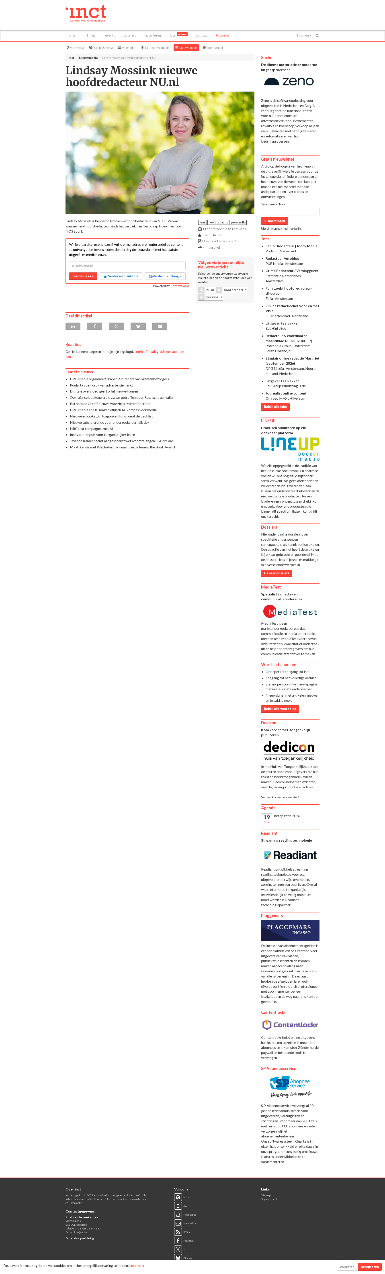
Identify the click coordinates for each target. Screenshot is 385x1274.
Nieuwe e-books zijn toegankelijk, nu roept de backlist (111, 416)
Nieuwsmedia (188, 47)
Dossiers (130, 35)
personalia (238, 222)
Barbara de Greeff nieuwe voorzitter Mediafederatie (110, 403)
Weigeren (347, 1267)
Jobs (178, 35)
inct (71, 57)
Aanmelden (276, 221)
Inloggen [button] (303, 35)
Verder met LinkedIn (122, 276)
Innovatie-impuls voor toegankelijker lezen (102, 434)
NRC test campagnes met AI (91, 428)
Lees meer (137, 1265)
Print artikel (211, 247)
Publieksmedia (102, 47)
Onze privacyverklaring (80, 1238)
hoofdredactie (218, 222)
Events (110, 35)
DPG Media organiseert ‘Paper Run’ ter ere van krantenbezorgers (119, 379)
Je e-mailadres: (273, 204)
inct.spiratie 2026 (286, 816)
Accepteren (370, 1267)
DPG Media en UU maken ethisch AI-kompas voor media (113, 410)
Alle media (76, 47)
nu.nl (202, 222)
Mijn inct (91, 35)
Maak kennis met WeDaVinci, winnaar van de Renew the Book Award (122, 447)
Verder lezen (83, 276)
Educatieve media (157, 47)
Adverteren (153, 35)
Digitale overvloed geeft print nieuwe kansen (104, 391)
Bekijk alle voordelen (280, 709)
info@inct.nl (81, 1232)
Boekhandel (214, 47)
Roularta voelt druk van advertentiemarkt (101, 385)
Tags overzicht (269, 1199)
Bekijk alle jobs (275, 407)
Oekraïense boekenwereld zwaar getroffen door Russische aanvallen (122, 397)
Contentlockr (179, 286)
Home (72, 35)
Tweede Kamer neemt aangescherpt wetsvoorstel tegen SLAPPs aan (122, 441)
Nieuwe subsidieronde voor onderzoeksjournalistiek (109, 422)
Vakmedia (128, 47)
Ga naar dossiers (276, 573)
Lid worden (223, 35)
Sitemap (265, 1195)
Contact (202, 35)
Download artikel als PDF (221, 241)
